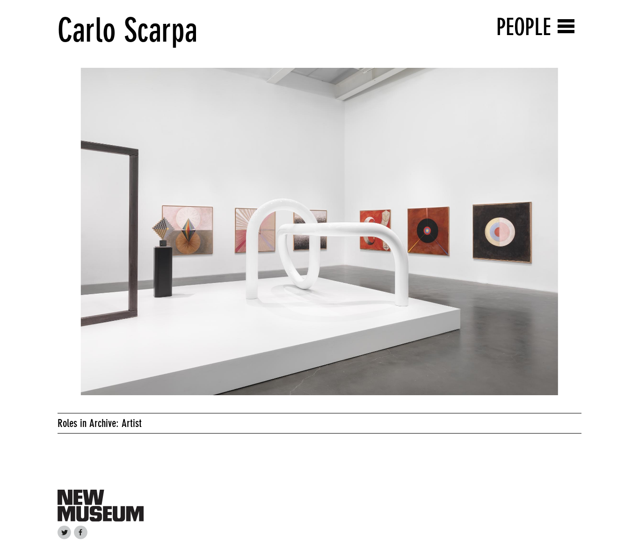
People (523, 27)
